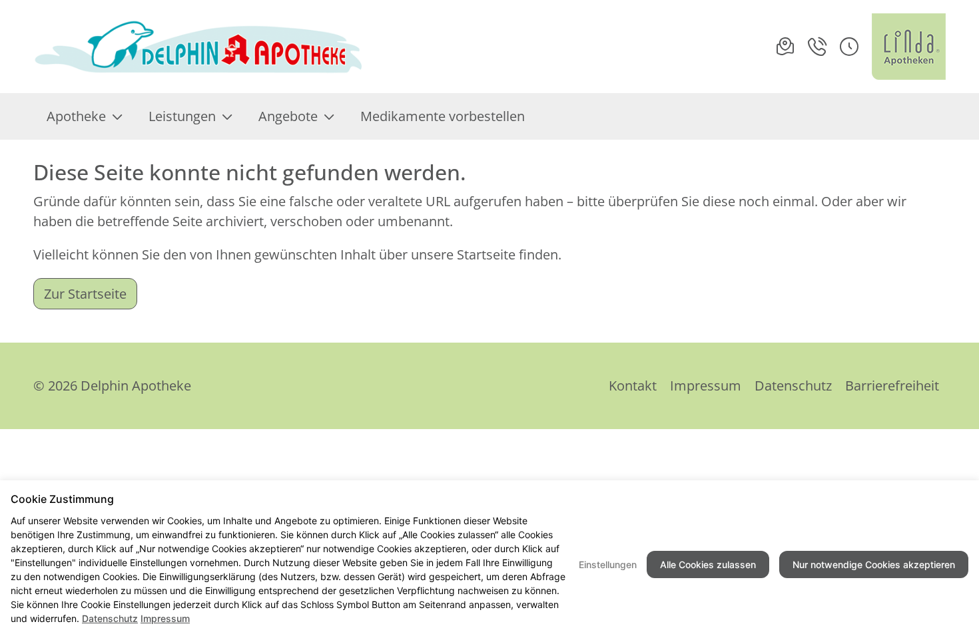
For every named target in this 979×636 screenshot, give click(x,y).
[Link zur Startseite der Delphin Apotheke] (199, 46)
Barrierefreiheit (892, 386)
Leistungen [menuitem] (182, 116)
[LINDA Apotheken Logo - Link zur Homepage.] (909, 46)
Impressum (705, 386)
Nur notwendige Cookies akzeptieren (874, 564)
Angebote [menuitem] (288, 116)
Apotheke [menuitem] (76, 116)
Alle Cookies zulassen (708, 564)
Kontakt (633, 386)
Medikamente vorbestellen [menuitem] (442, 116)
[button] (849, 46)
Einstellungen (608, 564)
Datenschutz (793, 386)
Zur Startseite (85, 294)
